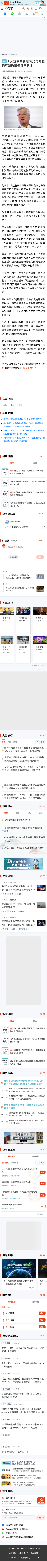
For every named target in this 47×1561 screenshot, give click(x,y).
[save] (34, 14)
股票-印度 (13, 1185)
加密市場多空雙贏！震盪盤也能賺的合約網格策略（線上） (27, 504)
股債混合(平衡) (14, 1176)
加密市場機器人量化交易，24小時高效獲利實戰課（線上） (27, 483)
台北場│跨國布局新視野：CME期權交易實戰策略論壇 (27, 472)
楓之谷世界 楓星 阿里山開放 (39, 648)
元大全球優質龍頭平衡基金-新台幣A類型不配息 (19, 1170)
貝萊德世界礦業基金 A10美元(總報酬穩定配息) (19, 1193)
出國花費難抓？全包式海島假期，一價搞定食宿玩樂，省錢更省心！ (6, 648)
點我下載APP (29, 367)
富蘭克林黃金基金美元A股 (12, 1204)
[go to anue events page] (36, 8)
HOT (11, 471)
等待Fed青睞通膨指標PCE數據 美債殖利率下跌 (22, 419)
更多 (42, 742)
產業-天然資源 (14, 1198)
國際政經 (13, 882)
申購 (42, 1172)
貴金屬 (11, 1208)
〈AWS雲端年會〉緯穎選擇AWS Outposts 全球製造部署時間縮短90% (19, 576)
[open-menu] (2, 9)
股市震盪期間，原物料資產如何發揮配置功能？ (6, 619)
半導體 (11, 1326)
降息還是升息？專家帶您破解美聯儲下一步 (25, 363)
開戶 (42, 1206)
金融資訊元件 (23, 1553)
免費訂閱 (40, 1518)
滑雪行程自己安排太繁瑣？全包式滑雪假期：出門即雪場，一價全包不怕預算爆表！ (23, 648)
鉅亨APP (15, 1548)
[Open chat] (42, 13)
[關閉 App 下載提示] (2, 3)
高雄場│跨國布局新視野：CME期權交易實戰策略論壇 (27, 494)
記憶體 (11, 1313)
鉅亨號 (23, 1548)
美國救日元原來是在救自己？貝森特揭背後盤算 (39, 619)
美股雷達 (14, 54)
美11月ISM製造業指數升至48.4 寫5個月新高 (20, 589)
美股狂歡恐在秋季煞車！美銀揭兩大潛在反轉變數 (23, 619)
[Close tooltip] (40, 19)
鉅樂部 (31, 1548)
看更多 (41, 456)
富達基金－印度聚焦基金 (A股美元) (15, 1181)
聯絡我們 (34, 1553)
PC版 (8, 1548)
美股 (6, 54)
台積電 (11, 1319)
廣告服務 (12, 1553)
